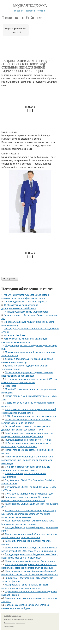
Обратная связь (9, 626)
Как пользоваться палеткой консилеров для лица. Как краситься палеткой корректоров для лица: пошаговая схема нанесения (28, 514)
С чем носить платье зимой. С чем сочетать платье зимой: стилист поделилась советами (29, 535)
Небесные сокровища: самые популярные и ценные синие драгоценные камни (26, 444)
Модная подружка (30, 5)
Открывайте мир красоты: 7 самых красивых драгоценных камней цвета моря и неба (26, 428)
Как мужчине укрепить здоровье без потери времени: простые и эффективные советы (25, 296)
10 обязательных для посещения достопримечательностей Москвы (19, 306)
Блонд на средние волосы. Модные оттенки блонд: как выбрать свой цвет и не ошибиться (29, 556)
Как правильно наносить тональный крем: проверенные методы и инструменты (24, 586)
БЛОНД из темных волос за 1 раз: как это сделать (30, 416)
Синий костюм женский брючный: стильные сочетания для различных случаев (25, 468)
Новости (30, 10)
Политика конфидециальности (14, 623)
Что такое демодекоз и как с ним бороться (25, 301)
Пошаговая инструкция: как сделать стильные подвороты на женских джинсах (27, 374)
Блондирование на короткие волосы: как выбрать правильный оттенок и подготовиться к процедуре (29, 566)
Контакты (7, 619)
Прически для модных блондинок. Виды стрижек (30, 561)
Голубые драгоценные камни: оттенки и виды (28, 439)
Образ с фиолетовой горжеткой (15, 30)
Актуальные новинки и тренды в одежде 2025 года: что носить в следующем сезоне (29, 380)
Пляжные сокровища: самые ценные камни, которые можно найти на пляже (26, 421)
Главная (18, 10)
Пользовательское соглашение (22, 619)
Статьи (41, 10)
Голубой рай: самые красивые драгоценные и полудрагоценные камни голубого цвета (27, 434)
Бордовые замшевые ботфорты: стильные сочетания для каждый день (25, 606)
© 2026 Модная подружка (12, 616)
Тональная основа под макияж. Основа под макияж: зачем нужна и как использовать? (25, 498)
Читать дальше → (10, 279)
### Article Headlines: (15, 335)
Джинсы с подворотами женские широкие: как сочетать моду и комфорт (27, 360)
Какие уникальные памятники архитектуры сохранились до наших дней (24, 340)
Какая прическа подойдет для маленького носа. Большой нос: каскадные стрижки (27, 522)
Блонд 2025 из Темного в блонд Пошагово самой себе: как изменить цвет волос (28, 411)
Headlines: (10, 385)
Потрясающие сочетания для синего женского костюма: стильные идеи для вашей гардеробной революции (25, 65)
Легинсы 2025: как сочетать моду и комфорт (26, 311)
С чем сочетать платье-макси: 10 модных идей (29, 493)
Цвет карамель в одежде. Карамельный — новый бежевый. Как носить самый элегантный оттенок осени (29, 572)
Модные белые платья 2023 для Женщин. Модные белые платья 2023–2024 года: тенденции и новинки (29, 549)
